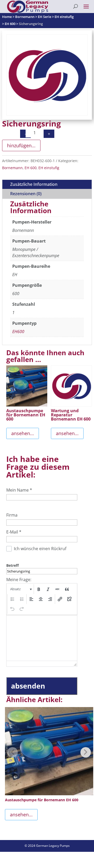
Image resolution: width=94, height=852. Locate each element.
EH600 (18, 331)
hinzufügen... (21, 145)
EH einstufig (48, 167)
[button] (20, 589)
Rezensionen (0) (26, 193)
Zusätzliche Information (33, 184)
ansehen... (22, 433)
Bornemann (12, 167)
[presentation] (20, 589)
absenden (28, 686)
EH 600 (31, 167)
